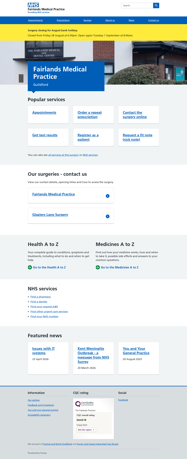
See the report (84, 430)
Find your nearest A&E (44, 306)
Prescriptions (63, 20)
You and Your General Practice (136, 350)
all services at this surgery (63, 155)
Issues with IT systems (43, 350)
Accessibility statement (39, 415)
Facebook (123, 400)
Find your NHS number (44, 316)
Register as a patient (88, 137)
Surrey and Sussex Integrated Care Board (97, 444)
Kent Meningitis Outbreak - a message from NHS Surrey (93, 355)
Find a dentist (39, 301)
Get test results (44, 135)
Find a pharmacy (41, 296)
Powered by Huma (37, 453)
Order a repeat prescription (90, 114)
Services (87, 20)
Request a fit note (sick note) (137, 137)
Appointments (35, 20)
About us (110, 20)
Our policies (34, 400)
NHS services (90, 155)
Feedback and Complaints (41, 405)
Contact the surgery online (135, 114)
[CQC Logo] (84, 404)
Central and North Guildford (57, 444)
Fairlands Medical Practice (53, 194)
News (131, 20)
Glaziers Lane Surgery (50, 214)
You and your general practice (43, 410)
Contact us (153, 20)
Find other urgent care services (49, 311)
